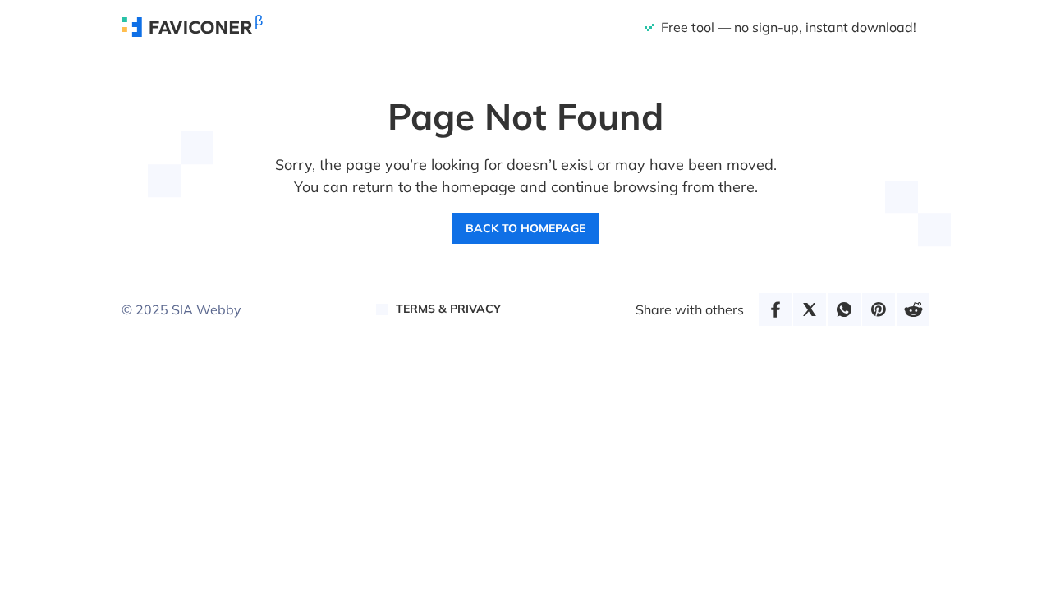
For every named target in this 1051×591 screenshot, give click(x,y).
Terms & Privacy (448, 308)
